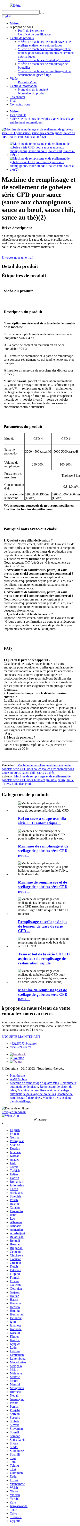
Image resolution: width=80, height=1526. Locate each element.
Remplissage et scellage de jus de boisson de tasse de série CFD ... (42, 926)
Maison (14, 23)
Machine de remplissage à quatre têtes (34, 1083)
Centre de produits (22, 38)
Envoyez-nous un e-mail (17, 257)
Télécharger (17, 97)
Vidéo (14, 78)
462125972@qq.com (23, 1043)
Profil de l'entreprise (31, 30)
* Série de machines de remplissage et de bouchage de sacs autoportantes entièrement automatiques (46, 52)
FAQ (13, 100)
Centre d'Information (23, 86)
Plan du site (17, 1075)
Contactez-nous (20, 104)
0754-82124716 (20, 1047)
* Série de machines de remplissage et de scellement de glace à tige (44, 73)
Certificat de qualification (34, 34)
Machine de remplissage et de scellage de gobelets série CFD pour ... (42, 886)
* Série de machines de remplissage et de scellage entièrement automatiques (44, 43)
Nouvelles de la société (33, 89)
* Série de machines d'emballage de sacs (44, 60)
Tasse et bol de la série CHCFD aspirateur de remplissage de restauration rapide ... (44, 958)
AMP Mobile (18, 1079)
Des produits (18, 115)
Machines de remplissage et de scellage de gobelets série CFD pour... (43, 850)
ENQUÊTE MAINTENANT (21, 1036)
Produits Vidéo (27, 82)
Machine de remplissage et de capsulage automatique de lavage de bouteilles (39, 1092)
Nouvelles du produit (31, 93)
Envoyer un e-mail (14, 1112)
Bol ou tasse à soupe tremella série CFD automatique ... (42, 820)
